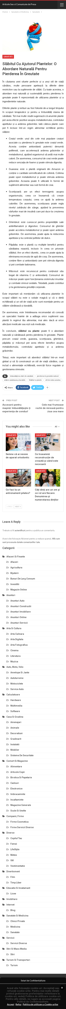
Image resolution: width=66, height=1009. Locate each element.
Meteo (13, 855)
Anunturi (10, 595)
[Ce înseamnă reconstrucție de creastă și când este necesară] (47, 442)
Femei (13, 844)
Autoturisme (16, 678)
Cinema (14, 650)
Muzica (14, 661)
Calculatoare (13, 694)
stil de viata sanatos (53, 380)
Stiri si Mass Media (16, 949)
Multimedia (16, 705)
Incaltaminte (16, 799)
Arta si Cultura (13, 628)
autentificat (20, 530)
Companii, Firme (15, 816)
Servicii (10, 938)
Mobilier (14, 750)
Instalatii (14, 744)
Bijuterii (14, 573)
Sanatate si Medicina (17, 915)
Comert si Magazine (17, 761)
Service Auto (17, 689)
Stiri (12, 954)
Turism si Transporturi (18, 960)
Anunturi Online (18, 617)
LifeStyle (14, 849)
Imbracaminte (17, 794)
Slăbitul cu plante (35, 380)
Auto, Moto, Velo (14, 667)
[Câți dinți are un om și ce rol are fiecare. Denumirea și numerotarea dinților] (47, 478)
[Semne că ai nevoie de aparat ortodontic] (18, 442)
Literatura (15, 656)
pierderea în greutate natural (48, 376)
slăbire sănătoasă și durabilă (14, 380)
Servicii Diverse (18, 943)
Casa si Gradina (14, 717)
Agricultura (16, 567)
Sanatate (8, 57)
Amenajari (15, 722)
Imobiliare (11, 899)
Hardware (15, 700)
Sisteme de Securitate (21, 755)
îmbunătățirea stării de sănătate (21, 376)
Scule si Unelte (18, 810)
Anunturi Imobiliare (20, 611)
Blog (12, 910)
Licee (13, 893)
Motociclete (16, 683)
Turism (14, 965)
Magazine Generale (20, 805)
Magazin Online (18, 589)
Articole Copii (17, 772)
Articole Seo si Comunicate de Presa (19, 4)
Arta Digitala (16, 639)
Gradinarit (15, 739)
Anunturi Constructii (20, 606)
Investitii (14, 584)
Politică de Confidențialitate (32, 1001)
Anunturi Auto (17, 600)
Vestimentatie (17, 866)
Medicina (15, 926)
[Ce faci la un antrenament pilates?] (18, 478)
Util (12, 860)
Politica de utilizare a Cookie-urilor (40, 1004)
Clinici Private (17, 921)
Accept (10, 1004)
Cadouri (14, 783)
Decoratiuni (16, 733)
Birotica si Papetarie (21, 777)
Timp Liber (15, 882)
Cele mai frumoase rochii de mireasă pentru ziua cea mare (50, 408)
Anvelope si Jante (19, 672)
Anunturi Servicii (19, 623)
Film (12, 877)
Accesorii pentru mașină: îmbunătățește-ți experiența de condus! (16, 408)
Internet (10, 904)
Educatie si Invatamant (18, 888)
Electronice (16, 788)
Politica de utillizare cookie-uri (43, 996)
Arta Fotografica (19, 645)
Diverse (10, 832)
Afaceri (14, 562)
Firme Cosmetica (19, 822)
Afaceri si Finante (15, 556)
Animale (14, 727)
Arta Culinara (17, 634)
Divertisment (13, 871)
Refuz (18, 1004)
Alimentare (16, 766)
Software (15, 711)
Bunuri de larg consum (22, 578)
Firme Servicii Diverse (22, 827)
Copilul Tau (16, 838)
